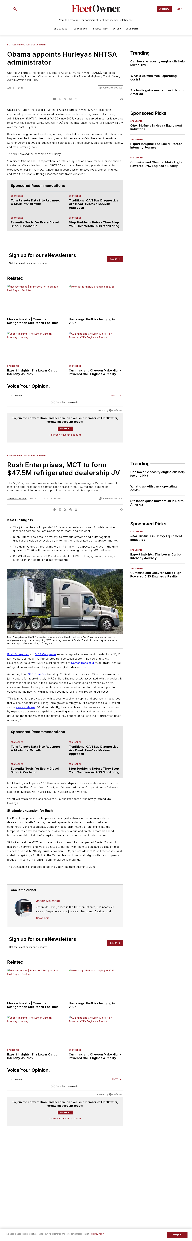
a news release (25, 719)
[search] (15, 9)
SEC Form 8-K (37, 680)
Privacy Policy (97, 1234)
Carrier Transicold (82, 668)
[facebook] (54, 99)
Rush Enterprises (18, 660)
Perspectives (100, 29)
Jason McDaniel (17, 504)
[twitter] (65, 99)
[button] (9, 9)
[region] (65, 409)
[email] (76, 99)
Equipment (132, 29)
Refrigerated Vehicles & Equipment (26, 45)
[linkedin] (59, 99)
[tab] (16, 401)
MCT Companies (45, 660)
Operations (60, 29)
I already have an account (65, 440)
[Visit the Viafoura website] (115, 416)
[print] (121, 99)
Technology (79, 29)
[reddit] (70, 99)
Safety (117, 29)
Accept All (177, 1235)
